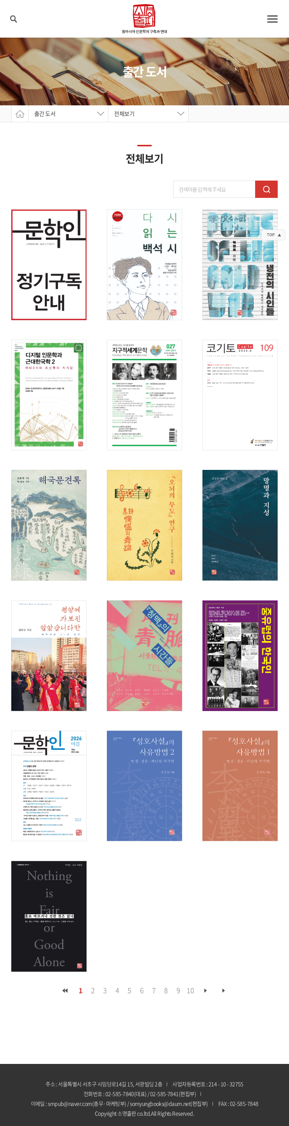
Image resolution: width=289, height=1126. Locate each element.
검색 (266, 189)
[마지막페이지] (223, 990)
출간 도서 (44, 113)
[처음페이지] (65, 990)
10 (190, 990)
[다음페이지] (205, 990)
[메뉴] (272, 18)
